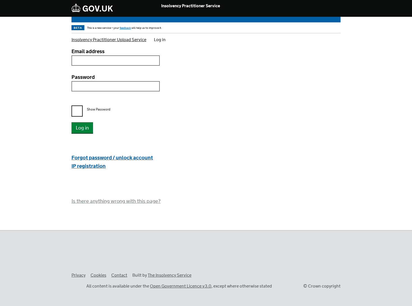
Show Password (98, 109)
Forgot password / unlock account (112, 158)
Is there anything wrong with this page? (116, 201)
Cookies (98, 275)
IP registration (88, 166)
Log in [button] (82, 128)
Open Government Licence (77, 285)
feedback (125, 28)
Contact (119, 275)
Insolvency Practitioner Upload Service (108, 40)
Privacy (78, 275)
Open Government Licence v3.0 (180, 286)
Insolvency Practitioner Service (190, 6)
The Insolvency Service (169, 275)
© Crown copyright (322, 286)
